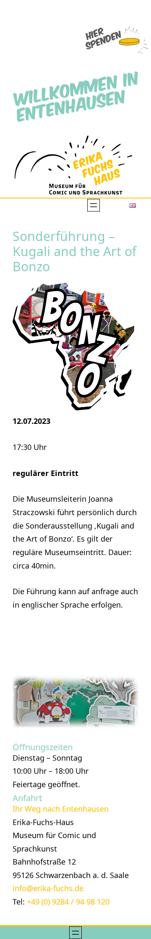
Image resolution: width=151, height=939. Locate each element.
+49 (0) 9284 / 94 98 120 (68, 902)
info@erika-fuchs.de (48, 888)
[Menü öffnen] (93, 205)
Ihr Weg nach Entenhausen (61, 809)
